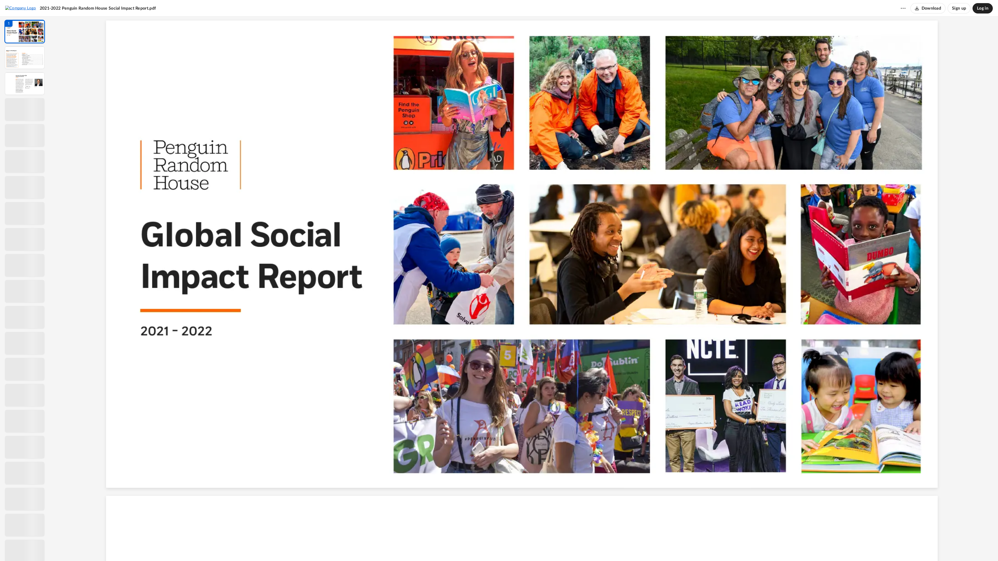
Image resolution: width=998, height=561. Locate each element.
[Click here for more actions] (903, 8)
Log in (982, 8)
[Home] (20, 8)
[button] (24, 32)
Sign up (959, 8)
